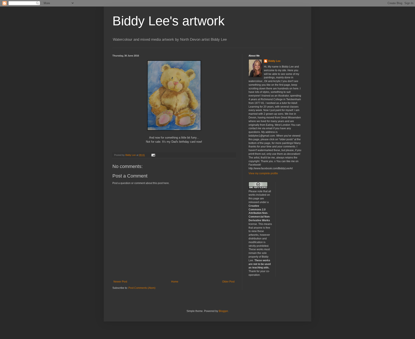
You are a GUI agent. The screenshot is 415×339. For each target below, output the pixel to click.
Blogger (223, 311)
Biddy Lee (274, 61)
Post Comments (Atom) (141, 287)
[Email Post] (153, 155)
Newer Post (120, 281)
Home (174, 281)
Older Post (228, 281)
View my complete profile (263, 173)
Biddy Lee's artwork (168, 21)
